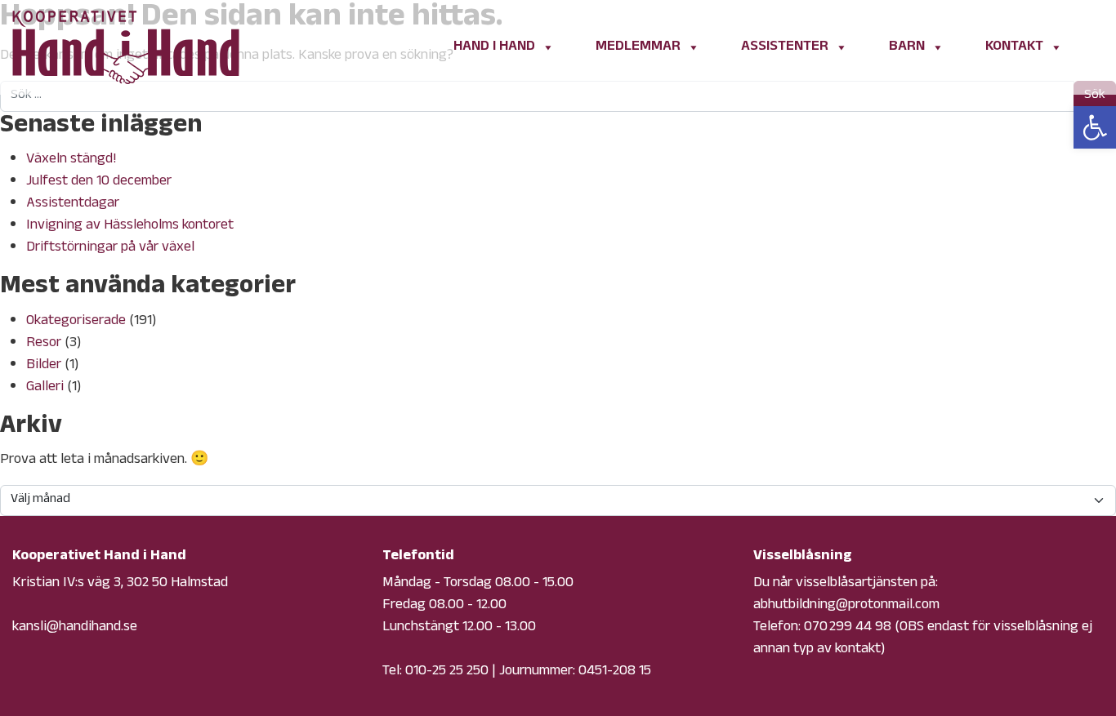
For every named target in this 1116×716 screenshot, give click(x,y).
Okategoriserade (76, 321)
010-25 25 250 (447, 672)
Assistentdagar (72, 204)
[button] (1095, 127)
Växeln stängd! (71, 160)
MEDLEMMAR (638, 47)
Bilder (43, 366)
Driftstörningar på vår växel (110, 248)
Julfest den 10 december (99, 182)
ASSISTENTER (784, 47)
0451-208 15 (614, 672)
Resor (43, 343)
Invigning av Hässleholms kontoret (130, 226)
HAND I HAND (494, 47)
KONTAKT (1014, 47)
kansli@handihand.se (74, 628)
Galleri (45, 388)
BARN (907, 47)
